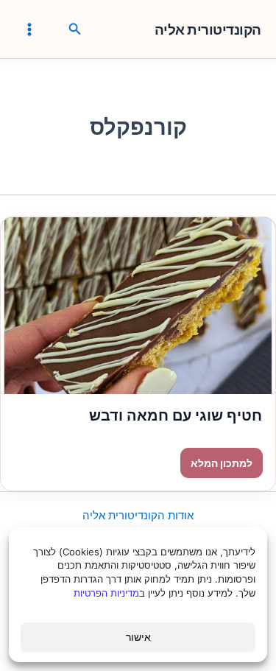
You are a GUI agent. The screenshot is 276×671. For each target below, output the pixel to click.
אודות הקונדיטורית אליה (138, 515)
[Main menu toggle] (29, 28)
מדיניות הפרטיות (106, 593)
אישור (138, 636)
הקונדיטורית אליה (208, 30)
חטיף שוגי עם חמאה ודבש (175, 415)
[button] (73, 29)
